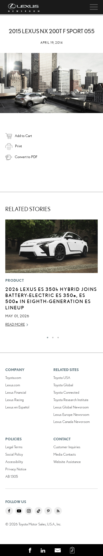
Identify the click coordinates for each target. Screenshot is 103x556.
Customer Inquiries (66, 447)
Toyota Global (63, 385)
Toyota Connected (66, 392)
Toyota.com (13, 377)
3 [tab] (56, 336)
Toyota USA (61, 377)
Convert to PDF (26, 157)
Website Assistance (67, 462)
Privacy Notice (15, 469)
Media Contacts (64, 454)
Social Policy (14, 454)
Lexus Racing (14, 400)
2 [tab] (51, 336)
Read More (15, 324)
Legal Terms (13, 447)
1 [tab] (46, 336)
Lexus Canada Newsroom (71, 422)
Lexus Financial (15, 392)
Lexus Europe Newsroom (71, 414)
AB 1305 (11, 476)
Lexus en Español (17, 407)
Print (18, 146)
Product (14, 280)
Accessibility (14, 462)
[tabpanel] (51, 276)
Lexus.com (12, 385)
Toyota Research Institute (70, 400)
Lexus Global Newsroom (71, 407)
